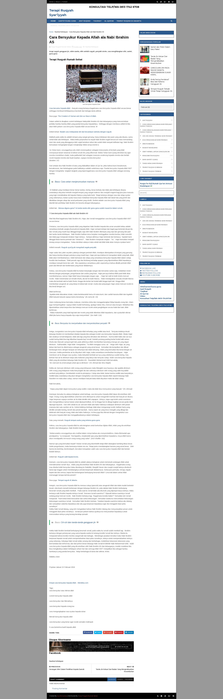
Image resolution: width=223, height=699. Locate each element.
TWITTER (146, 271)
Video (142, 296)
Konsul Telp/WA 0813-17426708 (65, 25)
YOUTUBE (146, 275)
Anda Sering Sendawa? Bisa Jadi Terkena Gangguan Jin (160, 81)
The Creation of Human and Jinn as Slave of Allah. (77, 116)
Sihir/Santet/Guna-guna (150, 287)
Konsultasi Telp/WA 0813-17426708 (155, 298)
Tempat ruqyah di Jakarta (67, 480)
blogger (111, 679)
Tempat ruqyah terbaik (151, 171)
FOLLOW (154, 271)
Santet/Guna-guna (67, 21)
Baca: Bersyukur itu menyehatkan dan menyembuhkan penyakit (81, 323)
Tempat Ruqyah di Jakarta (128, 21)
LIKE (154, 268)
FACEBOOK (146, 268)
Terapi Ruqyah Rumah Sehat (88, 696)
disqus (120, 679)
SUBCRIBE (155, 275)
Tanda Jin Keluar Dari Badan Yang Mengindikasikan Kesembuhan (159, 59)
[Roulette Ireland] (151, 186)
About (58, 2)
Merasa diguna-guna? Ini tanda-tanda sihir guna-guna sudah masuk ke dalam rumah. (90, 208)
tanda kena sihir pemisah (152, 163)
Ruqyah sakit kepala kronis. (68, 457)
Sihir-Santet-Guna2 (150, 159)
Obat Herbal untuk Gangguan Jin (156, 151)
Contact (64, 2)
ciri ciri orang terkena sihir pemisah (157, 136)
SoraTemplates (62, 696)
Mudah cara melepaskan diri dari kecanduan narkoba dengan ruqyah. (86, 132)
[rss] (157, 2)
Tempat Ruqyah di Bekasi (152, 167)
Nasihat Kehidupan (61, 32)
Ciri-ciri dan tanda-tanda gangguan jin (78, 522)
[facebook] (161, 696)
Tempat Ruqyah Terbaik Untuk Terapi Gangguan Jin (161, 90)
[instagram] (169, 2)
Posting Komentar (59, 689)
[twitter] (161, 2)
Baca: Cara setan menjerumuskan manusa (74, 182)
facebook (129, 679)
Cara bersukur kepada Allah (59, 108)
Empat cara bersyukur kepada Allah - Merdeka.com (68, 583)
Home (51, 2)
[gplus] (165, 2)
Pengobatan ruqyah (150, 155)
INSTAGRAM (147, 273)
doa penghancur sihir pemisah (154, 140)
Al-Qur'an (109, 21)
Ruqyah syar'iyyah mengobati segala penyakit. (79, 247)
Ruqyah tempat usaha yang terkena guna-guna (82, 420)
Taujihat (97, 21)
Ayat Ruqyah (84, 21)
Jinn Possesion (148, 144)
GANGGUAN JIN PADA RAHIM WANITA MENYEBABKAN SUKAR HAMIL (161, 71)
